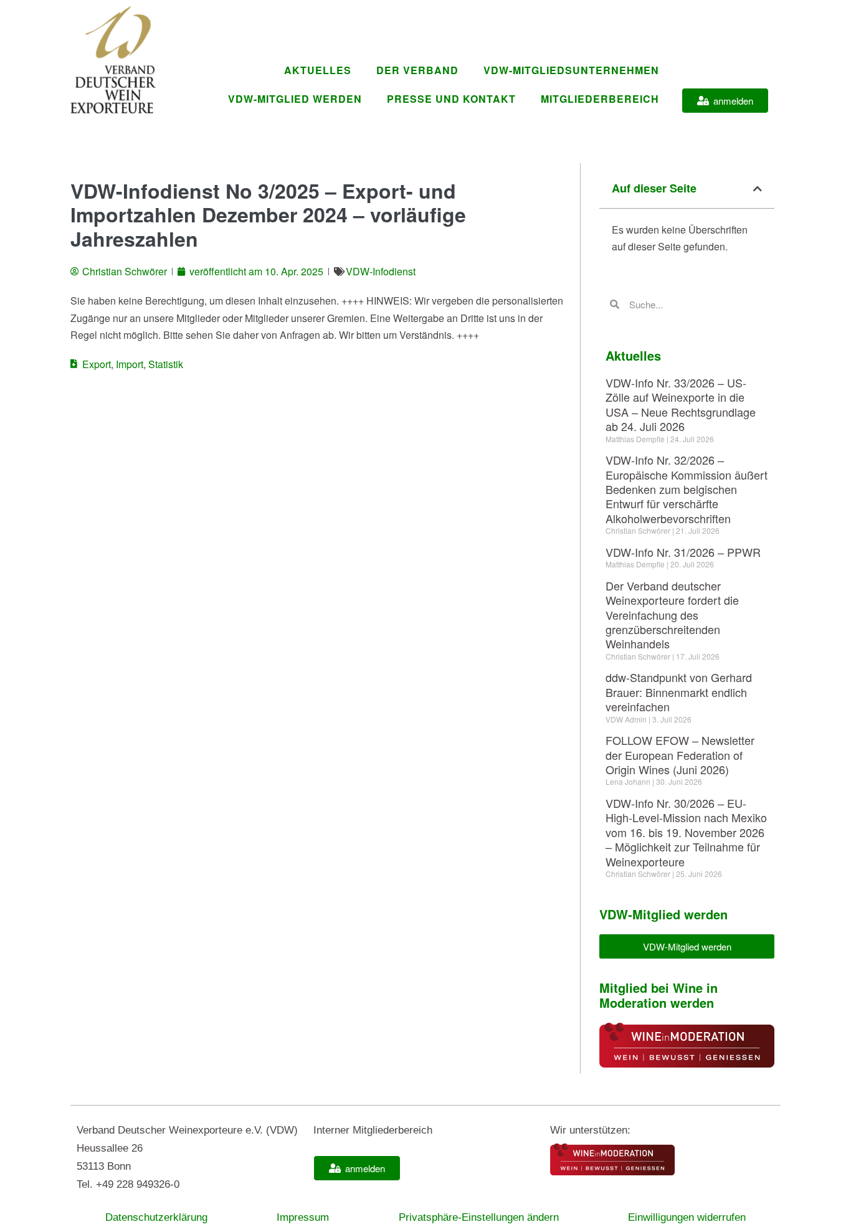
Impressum (303, 1217)
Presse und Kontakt (451, 99)
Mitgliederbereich (600, 99)
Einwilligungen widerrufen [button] (687, 1217)
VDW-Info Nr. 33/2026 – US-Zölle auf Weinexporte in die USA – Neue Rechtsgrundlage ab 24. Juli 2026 (681, 404)
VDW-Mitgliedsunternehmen (571, 70)
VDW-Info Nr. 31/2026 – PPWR (683, 552)
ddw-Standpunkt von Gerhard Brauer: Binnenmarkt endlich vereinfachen (679, 691)
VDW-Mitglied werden (295, 99)
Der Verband (417, 70)
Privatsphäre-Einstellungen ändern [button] (479, 1217)
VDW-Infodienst (381, 271)
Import (129, 364)
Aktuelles (317, 70)
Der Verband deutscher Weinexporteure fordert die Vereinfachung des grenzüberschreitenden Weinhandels (672, 614)
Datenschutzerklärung (156, 1217)
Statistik (165, 364)
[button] (757, 189)
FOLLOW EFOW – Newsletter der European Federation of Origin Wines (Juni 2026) (680, 754)
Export (96, 364)
